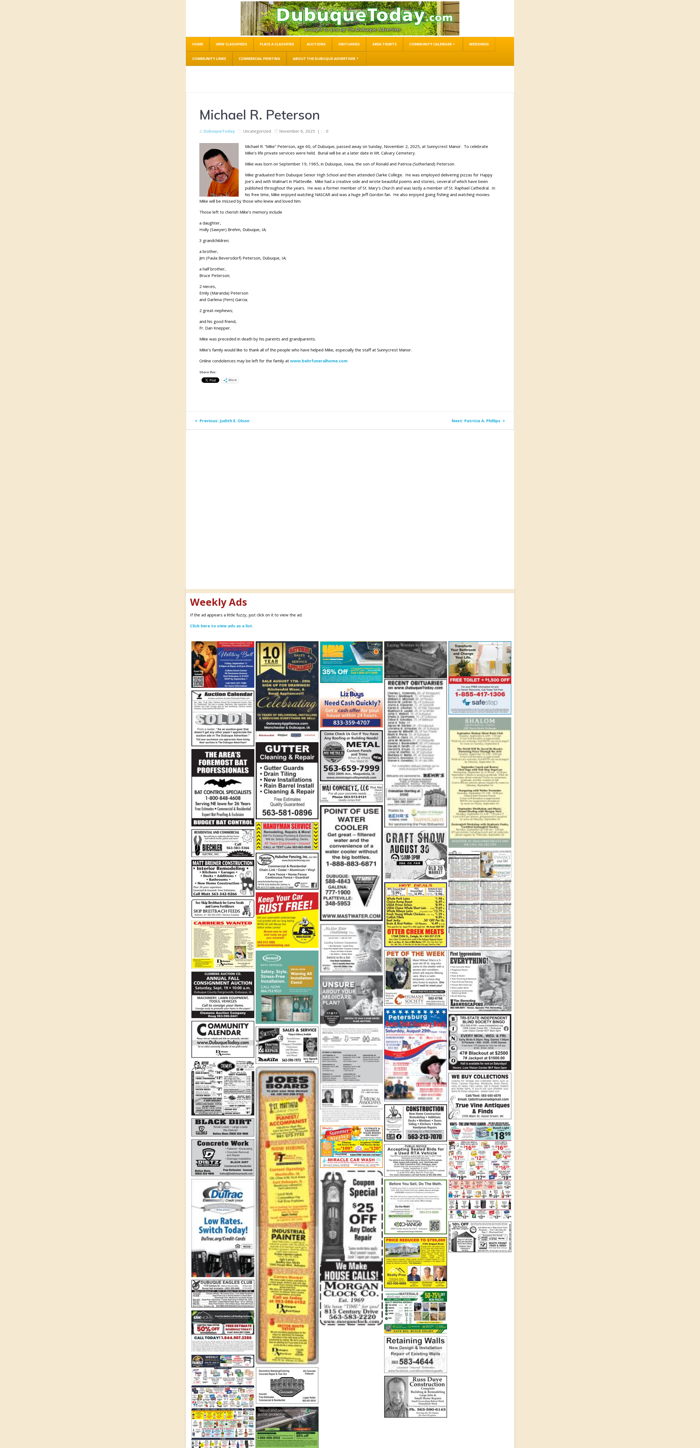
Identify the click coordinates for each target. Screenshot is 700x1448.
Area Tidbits (384, 44)
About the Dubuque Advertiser (324, 58)
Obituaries (349, 44)
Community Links (209, 58)
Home (197, 44)
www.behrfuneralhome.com (319, 360)
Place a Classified (277, 44)
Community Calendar (430, 44)
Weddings (479, 44)
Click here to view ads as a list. (221, 625)
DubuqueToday (219, 131)
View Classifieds (231, 44)
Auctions (316, 44)
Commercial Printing (259, 58)
